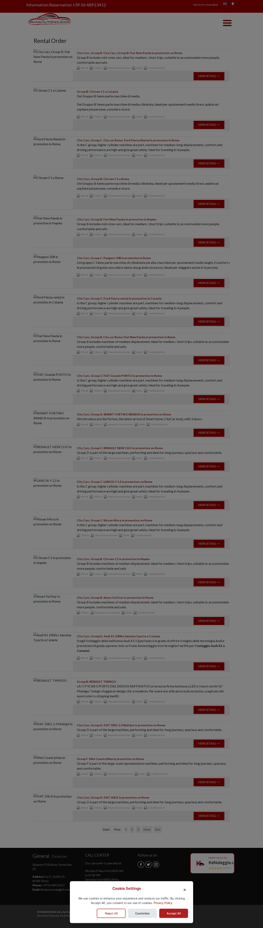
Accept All (174, 913)
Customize (142, 913)
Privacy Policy (162, 903)
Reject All (111, 913)
